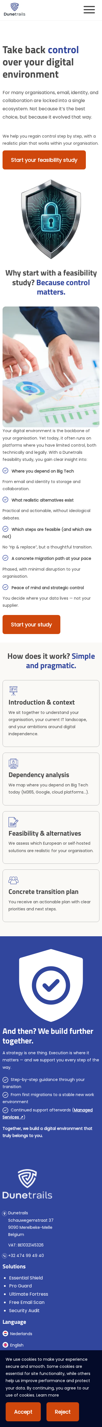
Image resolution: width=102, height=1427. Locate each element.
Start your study (31, 624)
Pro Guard (20, 1286)
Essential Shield (26, 1278)
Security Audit (24, 1310)
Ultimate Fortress (28, 1294)
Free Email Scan (26, 1302)
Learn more (47, 1395)
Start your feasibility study (44, 159)
